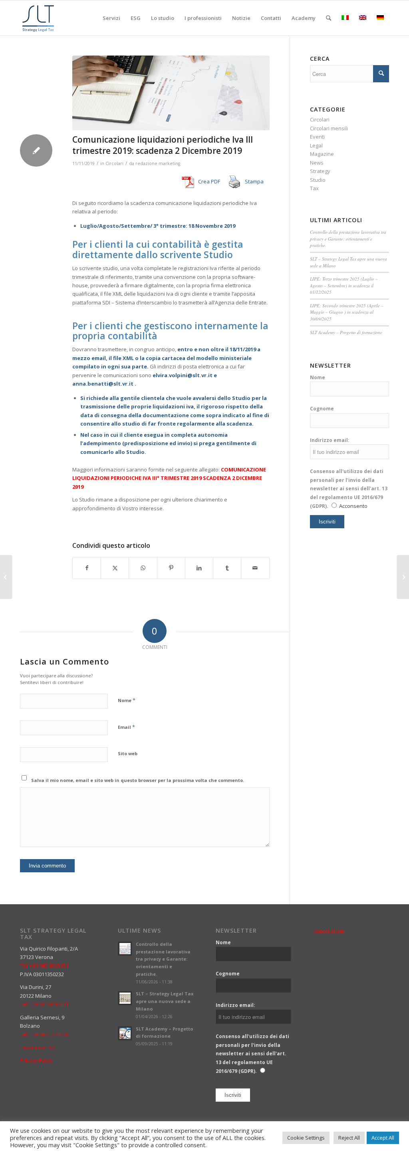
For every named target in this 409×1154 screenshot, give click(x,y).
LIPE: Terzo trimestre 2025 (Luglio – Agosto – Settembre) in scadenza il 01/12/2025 (344, 285)
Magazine (322, 153)
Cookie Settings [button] (306, 1137)
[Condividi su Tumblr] (227, 567)
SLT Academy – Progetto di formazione (346, 332)
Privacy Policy (36, 1060)
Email (126, 726)
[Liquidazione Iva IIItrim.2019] (171, 93)
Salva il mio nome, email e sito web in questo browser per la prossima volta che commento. (137, 780)
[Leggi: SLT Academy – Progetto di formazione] (125, 1033)
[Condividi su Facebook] (87, 567)
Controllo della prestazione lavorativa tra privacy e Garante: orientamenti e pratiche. (348, 238)
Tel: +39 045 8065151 (44, 965)
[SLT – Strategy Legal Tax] (39, 18)
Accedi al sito (329, 931)
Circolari (114, 163)
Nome (126, 700)
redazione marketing (157, 163)
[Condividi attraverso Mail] (255, 567)
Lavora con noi (38, 1047)
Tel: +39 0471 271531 (44, 1034)
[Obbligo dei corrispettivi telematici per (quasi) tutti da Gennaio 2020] (403, 577)
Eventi (317, 136)
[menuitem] (111, 18)
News (317, 162)
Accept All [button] (382, 1137)
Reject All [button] (349, 1137)
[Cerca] (328, 18)
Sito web (127, 753)
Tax (314, 188)
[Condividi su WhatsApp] (143, 567)
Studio (318, 179)
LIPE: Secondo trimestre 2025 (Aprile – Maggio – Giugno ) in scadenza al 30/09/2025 (346, 312)
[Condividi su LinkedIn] (199, 567)
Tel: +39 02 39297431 (44, 1004)
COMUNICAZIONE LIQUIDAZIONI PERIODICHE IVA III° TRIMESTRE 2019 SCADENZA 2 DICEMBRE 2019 (169, 478)
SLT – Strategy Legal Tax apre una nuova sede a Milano (164, 1001)
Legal (316, 145)
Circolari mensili (329, 128)
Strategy (320, 171)
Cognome (322, 408)
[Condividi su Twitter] (115, 567)
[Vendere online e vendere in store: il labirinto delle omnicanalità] (6, 577)
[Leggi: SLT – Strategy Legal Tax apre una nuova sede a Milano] (125, 998)
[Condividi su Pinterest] (171, 567)
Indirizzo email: (329, 440)
